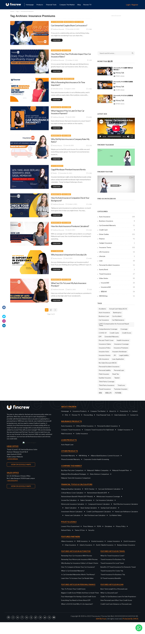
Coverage (124, 329)
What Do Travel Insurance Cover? (112, 556)
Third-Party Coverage (106, 381)
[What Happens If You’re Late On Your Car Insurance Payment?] (29, 118)
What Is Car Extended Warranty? (73, 571)
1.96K (90, 89)
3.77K (90, 145)
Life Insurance (117, 252)
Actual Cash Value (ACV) (118, 309)
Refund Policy (66, 530)
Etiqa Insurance (70, 545)
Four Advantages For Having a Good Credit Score (78, 596)
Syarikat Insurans (105, 378)
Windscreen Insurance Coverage (108, 496)
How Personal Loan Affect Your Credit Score (116, 600)
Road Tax (115, 374)
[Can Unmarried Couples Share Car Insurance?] (29, 33)
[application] (116, 128)
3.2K (90, 289)
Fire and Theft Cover (106, 340)
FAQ (66, 415)
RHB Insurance (82, 541)
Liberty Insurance (86, 545)
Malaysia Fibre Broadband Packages (73, 474)
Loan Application (118, 359)
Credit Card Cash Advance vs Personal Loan (116, 604)
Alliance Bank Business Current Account (105, 456)
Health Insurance (123, 340)
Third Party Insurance (106, 385)
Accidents (102, 309)
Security (91, 530)
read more (56, 40)
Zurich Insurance (129, 541)
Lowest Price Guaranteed (70, 526)
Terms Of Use (80, 530)
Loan (117, 261)
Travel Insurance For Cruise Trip (111, 571)
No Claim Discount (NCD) (107, 363)
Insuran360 (118, 283)
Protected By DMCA (130, 619)
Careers (135, 411)
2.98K (90, 204)
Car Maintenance (118, 320)
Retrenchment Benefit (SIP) (97, 493)
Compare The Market (98, 411)
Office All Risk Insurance (84, 426)
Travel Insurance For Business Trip (112, 559)
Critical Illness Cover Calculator (72, 493)
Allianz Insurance (67, 541)
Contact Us (134, 415)
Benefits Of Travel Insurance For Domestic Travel (118, 567)
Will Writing (117, 296)
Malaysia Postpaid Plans (120, 470)
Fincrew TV (87, 4)
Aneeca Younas (57, 145)
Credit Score (126, 333)
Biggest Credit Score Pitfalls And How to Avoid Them (80, 593)
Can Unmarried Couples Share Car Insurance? (69, 25)
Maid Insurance (66, 433)
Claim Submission (120, 415)
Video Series (79, 22)
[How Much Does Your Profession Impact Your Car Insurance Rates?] (29, 61)
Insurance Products (80, 411)
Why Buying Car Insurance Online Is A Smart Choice (79, 563)
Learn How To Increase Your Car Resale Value (77, 578)
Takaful (116, 378)
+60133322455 (12, 481)
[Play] (100, 136)
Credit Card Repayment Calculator (99, 511)
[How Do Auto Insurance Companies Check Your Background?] (29, 205)
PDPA (99, 526)
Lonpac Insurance (113, 541)
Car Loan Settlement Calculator (109, 489)
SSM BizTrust (101, 619)
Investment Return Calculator (71, 511)
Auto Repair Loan (67, 444)
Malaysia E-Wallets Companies (98, 470)
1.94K (90, 29)
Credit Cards (114, 333)
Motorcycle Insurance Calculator (72, 504)
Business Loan (104, 316)
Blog (79, 4)
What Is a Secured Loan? (109, 593)
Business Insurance (117, 221)
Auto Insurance (57, 22)
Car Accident (117, 316)
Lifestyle (117, 256)
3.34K (90, 173)
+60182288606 (12, 459)
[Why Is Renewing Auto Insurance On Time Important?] (29, 90)
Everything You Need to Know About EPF (76, 600)
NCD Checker (89, 489)
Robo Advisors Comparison (99, 474)
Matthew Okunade (58, 29)
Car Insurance (104, 320)
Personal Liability (105, 370)
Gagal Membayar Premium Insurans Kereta (68, 169)
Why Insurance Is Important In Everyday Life (69, 254)
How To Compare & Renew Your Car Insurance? (78, 567)
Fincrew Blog (88, 415)
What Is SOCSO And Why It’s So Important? (77, 604)
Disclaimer (108, 526)
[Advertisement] (116, 31)
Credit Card (117, 230)
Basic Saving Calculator (89, 508)
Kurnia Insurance (97, 541)
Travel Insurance (117, 274)
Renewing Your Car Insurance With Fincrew (76, 556)
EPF (100, 336)
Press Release (88, 526)
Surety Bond (117, 269)
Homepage (30, 4)
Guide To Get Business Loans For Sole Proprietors (118, 596)
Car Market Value (115, 515)
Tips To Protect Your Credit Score (73, 589)
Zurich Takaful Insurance (104, 545)
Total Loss (121, 385)
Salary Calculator (86, 500)
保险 (100, 393)
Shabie (55, 173)
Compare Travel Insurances (71, 430)
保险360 (118, 291)
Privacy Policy (121, 526)
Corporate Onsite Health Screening (96, 459)
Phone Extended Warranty (70, 459)
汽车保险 (118, 393)
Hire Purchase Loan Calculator (94, 515)
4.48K (90, 258)
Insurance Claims (105, 344)
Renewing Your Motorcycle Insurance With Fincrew (79, 559)
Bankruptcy (117, 312)
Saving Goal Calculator (109, 508)
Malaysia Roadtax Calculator (71, 489)
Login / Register (132, 5)
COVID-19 (102, 333)
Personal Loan (119, 370)
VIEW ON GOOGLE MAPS (21, 464)
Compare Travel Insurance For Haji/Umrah (99, 430)
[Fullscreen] (132, 136)
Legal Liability (124, 355)
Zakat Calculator (71, 508)
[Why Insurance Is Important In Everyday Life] (29, 262)
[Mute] (128, 136)
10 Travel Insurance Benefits (110, 578)
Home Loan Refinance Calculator (126, 511)
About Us (112, 411)
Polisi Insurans (104, 374)
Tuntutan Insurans (120, 389)
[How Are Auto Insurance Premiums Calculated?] (29, 234)
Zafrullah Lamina (58, 88)
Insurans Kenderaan (119, 351)
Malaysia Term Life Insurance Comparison (76, 478)
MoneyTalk (120, 73)
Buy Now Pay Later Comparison (72, 470)
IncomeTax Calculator (69, 500)
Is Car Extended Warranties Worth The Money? (78, 574)
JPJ (115, 355)
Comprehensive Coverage (108, 329)
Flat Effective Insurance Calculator (126, 504)
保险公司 (108, 393)
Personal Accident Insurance (117, 265)
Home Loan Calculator (72, 515)
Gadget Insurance (117, 243)
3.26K (90, 230)
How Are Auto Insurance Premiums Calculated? (70, 226)
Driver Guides (69, 78)
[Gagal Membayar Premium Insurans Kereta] (29, 177)
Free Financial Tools (103, 415)
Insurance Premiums (121, 348)
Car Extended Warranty (117, 225)
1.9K (90, 60)
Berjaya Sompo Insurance (126, 545)
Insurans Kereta (104, 355)
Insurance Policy (104, 348)
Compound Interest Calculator (99, 504)
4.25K (90, 117)
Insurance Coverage (121, 344)
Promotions (124, 411)
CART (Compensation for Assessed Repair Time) (114, 324)
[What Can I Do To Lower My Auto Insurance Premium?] (29, 291)
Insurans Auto (104, 351)
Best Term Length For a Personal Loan (113, 589)
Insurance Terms (117, 247)
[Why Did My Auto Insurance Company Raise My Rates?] (29, 147)
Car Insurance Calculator (104, 500)
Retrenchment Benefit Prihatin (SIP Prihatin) (77, 496)
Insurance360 (68, 22)
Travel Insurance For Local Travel (112, 563)
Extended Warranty (112, 336)
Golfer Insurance (82, 433)
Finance (117, 239)
